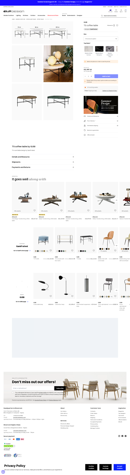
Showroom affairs (65, 423)
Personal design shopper (67, 426)
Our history (63, 411)
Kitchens (25, 15)
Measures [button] (110, 25)
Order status (93, 413)
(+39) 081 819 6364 (18, 415)
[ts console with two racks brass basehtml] (65, 240)
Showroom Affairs (52, 15)
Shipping (92, 417)
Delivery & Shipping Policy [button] (109, 90)
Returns (92, 415)
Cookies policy (94, 426)
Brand (64, 15)
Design (104, 6)
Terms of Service (53, 400)
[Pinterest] (125, 442)
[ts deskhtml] (86, 240)
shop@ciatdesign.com (19, 417)
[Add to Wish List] (117, 25)
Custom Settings (105, 467)
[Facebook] (122, 442)
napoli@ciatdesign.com (19, 430)
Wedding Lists (64, 428)
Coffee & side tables (31, 19)
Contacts (92, 411)
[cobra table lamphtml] (43, 286)
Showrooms (63, 415)
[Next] (71, 71)
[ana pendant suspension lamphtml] (86, 286)
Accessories (41, 15)
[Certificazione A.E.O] (17, 455)
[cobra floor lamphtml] (65, 286)
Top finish (87, 43)
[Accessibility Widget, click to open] (3, 472)
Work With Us (123, 6)
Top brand (121, 415)
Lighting (18, 15)
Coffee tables (40, 19)
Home (13, 19)
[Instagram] (119, 442)
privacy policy (43, 392)
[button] (110, 10)
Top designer (121, 413)
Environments (71, 15)
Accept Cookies (119, 467)
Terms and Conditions (96, 419)
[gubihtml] (22, 286)
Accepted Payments (95, 422)
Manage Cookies (95, 428)
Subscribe (60, 388)
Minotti (120, 422)
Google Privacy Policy (40, 400)
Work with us (63, 413)
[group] (24, 202)
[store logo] (14, 11)
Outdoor (32, 15)
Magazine (110, 6)
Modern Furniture (9, 15)
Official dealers (122, 419)
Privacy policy (94, 424)
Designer (79, 15)
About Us (116, 6)
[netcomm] (7, 455)
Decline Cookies (91, 467)
